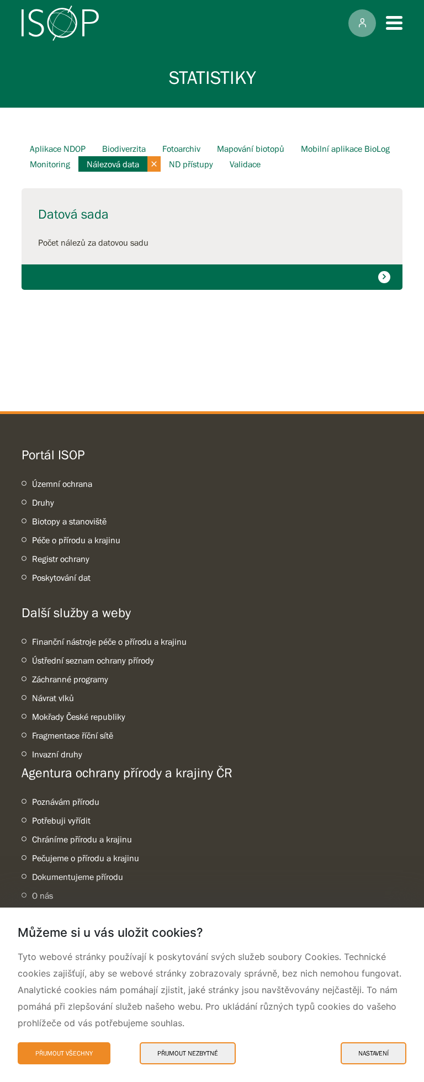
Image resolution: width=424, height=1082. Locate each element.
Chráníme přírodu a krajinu (82, 839)
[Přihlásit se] (362, 23)
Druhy (43, 502)
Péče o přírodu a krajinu (76, 540)
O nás (42, 895)
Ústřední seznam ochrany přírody (93, 660)
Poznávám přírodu (65, 802)
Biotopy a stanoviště (69, 521)
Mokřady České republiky (78, 717)
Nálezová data (113, 164)
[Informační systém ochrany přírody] (60, 23)
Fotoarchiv (181, 148)
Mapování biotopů (250, 148)
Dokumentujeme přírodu (77, 877)
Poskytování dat (61, 577)
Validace (245, 164)
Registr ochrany (60, 559)
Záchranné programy (70, 679)
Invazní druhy (57, 754)
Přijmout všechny (64, 1053)
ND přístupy (191, 164)
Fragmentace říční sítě (72, 735)
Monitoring (50, 164)
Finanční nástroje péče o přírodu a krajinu (109, 641)
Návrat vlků (53, 698)
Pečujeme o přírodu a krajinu (85, 858)
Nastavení (373, 1053)
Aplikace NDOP (58, 148)
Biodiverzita (124, 148)
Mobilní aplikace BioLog (345, 148)
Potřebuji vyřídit (61, 820)
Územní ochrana (62, 484)
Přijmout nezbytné (187, 1053)
